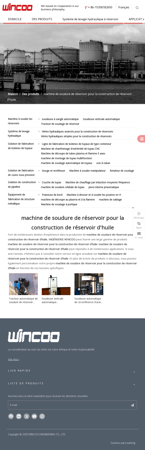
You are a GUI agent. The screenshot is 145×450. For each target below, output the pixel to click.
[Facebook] (11, 416)
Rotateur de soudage (122, 170)
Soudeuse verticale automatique (101, 119)
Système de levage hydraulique (19, 133)
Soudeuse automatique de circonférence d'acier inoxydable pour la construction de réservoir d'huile (88, 300)
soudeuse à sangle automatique (60, 119)
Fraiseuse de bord (52, 194)
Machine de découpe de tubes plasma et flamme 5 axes (73, 153)
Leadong (130, 443)
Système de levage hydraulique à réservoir (90, 19)
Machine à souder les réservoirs (20, 121)
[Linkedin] (19, 416)
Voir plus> (13, 359)
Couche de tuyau (51, 182)
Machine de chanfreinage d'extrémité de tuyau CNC (70, 148)
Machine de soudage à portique (59, 204)
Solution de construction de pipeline (22, 184)
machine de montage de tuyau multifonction (66, 158)
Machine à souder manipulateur (87, 170)
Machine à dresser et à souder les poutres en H (94, 194)
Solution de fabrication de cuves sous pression (21, 173)
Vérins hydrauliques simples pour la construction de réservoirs (76, 136)
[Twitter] (26, 416)
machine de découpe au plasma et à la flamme (68, 199)
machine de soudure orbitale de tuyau (62, 187)
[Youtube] (34, 416)
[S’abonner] (132, 405)
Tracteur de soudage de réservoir (60, 123)
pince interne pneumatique (104, 187)
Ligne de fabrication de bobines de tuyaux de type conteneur (76, 144)
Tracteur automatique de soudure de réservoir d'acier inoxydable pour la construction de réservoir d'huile (23, 300)
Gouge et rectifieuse (53, 170)
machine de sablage (110, 199)
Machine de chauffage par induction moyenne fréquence (97, 182)
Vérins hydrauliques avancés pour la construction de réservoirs (77, 131)
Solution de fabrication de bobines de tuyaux (21, 146)
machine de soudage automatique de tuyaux (66, 163)
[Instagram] (42, 416)
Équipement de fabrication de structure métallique (21, 199)
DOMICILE (15, 19)
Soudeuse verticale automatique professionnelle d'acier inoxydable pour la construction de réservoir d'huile (56, 300)
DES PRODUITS (42, 19)
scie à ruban (103, 163)
